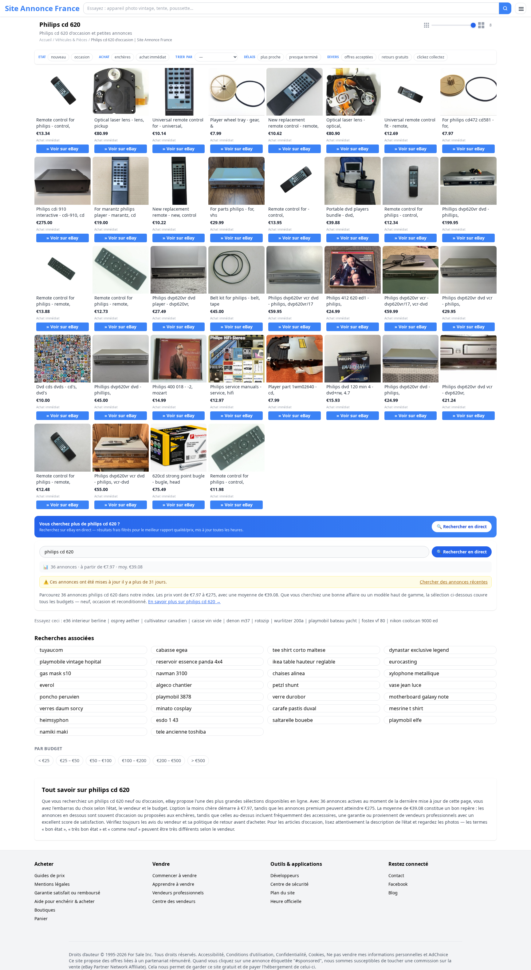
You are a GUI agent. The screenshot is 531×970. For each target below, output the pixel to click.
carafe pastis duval (294, 708)
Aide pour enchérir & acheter (64, 901)
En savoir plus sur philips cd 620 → (184, 601)
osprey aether (125, 621)
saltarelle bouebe (293, 720)
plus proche (271, 57)
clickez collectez (430, 57)
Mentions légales (52, 884)
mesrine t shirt (406, 708)
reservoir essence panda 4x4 (189, 661)
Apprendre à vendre (173, 884)
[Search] (505, 8)
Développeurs (284, 875)
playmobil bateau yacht (333, 621)
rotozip (262, 621)
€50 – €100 (101, 760)
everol (47, 685)
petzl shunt (286, 685)
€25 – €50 (69, 760)
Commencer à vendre (174, 875)
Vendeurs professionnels (178, 893)
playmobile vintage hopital (70, 661)
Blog (393, 893)
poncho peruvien (59, 696)
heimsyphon (54, 720)
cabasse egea (171, 650)
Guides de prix (49, 875)
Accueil (45, 40)
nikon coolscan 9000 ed (414, 621)
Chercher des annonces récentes (454, 582)
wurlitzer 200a (289, 621)
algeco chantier (174, 685)
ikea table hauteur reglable (304, 661)
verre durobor (289, 696)
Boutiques (44, 910)
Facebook (397, 884)
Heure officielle (285, 901)
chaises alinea (289, 673)
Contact (396, 875)
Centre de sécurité (289, 884)
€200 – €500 (169, 760)
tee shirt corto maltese (299, 650)
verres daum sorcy (61, 708)
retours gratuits (395, 57)
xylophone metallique (414, 673)
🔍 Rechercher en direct (462, 552)
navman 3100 (171, 673)
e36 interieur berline (84, 621)
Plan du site (282, 893)
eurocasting (403, 661)
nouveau (58, 57)
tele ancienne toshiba (181, 731)
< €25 (43, 760)
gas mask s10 (55, 673)
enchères (123, 57)
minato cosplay (173, 708)
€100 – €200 (134, 760)
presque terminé (303, 57)
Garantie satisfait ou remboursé (67, 893)
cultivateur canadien (165, 621)
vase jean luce (405, 685)
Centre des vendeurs (173, 901)
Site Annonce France (42, 8)
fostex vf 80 (373, 621)
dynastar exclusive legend (419, 650)
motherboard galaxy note (419, 696)
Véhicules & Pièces (71, 39)
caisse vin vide (207, 621)
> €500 (198, 760)
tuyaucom (51, 650)
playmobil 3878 (173, 696)
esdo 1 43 (167, 720)
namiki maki (54, 731)
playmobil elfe (405, 720)
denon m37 (238, 621)
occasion (81, 57)
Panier (41, 918)
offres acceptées (358, 57)
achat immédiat (152, 57)
